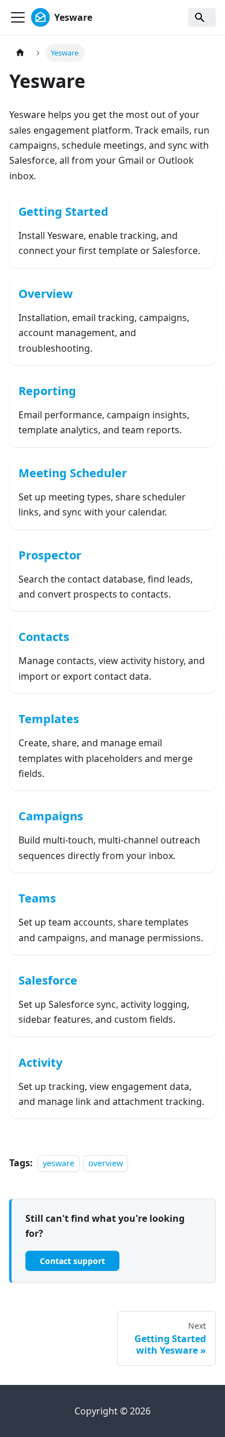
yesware (58, 1163)
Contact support (72, 1260)
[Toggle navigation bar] (18, 17)
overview (105, 1163)
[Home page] (20, 53)
